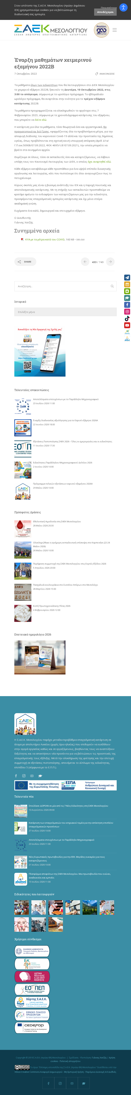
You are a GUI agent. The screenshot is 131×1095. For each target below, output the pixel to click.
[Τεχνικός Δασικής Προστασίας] (90, 907)
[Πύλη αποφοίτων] (127, 339)
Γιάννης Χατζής (99, 1057)
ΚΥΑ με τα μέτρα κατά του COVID (44, 239)
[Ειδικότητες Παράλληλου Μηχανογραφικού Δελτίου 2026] (22, 470)
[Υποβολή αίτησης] (127, 278)
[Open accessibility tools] (123, 7)
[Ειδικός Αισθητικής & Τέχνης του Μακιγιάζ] (21, 924)
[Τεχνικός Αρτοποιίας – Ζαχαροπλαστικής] (55, 907)
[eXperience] (127, 332)
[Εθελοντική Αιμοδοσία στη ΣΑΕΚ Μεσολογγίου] (22, 528)
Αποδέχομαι (105, 12)
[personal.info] (127, 291)
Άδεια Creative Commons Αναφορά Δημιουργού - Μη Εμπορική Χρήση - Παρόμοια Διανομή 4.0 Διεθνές (65, 1071)
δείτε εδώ (40, 119)
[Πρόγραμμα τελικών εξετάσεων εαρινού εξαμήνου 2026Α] (22, 491)
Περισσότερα (109, 7)
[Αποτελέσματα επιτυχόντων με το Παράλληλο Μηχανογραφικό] (22, 406)
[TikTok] (127, 318)
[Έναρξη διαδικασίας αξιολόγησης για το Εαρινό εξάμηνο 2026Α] (22, 427)
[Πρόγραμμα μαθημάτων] (127, 284)
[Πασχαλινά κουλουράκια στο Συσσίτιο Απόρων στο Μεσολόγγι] (22, 592)
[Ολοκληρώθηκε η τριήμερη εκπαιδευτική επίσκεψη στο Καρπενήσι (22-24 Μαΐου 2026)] (22, 550)
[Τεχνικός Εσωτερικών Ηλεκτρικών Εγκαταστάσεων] (73, 907)
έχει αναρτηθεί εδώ (99, 161)
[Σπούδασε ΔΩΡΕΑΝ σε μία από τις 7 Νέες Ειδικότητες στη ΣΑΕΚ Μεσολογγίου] (20, 811)
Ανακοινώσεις (107, 73)
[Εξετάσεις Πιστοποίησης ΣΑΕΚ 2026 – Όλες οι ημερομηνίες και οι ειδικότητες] (22, 448)
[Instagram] (127, 312)
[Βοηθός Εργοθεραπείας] (107, 907)
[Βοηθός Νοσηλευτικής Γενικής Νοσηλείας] (38, 907)
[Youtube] (127, 325)
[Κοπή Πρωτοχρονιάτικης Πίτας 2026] (22, 613)
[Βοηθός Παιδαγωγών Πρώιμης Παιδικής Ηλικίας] (21, 907)
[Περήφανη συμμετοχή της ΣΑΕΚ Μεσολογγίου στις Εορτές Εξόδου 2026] (22, 571)
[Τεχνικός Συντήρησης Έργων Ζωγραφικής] (55, 924)
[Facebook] (127, 305)
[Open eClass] (127, 298)
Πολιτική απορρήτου (70, 1061)
